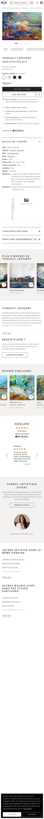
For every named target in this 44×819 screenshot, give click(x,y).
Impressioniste (13, 153)
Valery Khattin (17, 405)
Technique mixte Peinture (13, 610)
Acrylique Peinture (10, 598)
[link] (32, 3)
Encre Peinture (8, 606)
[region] (22, 455)
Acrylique (20, 150)
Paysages (11, 156)
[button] (41, 3)
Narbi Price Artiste (10, 567)
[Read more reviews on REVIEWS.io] (22, 436)
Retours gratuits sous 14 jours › (16, 107)
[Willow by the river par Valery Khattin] (22, 387)
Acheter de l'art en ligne (11, 8)
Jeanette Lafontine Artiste (13, 560)
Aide (6, 49)
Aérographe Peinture (11, 602)
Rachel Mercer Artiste (11, 571)
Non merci (32, 814)
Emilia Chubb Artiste (11, 563)
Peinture (25, 8)
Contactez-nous (14, 355)
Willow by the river (16, 402)
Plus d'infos (27, 809)
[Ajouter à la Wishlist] (39, 94)
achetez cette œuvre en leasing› (22, 123)
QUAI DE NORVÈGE (17, 290)
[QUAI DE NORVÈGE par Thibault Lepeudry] (22, 275)
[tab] (22, 142)
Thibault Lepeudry (17, 58)
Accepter (12, 814)
